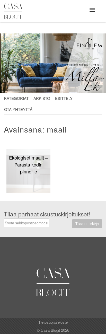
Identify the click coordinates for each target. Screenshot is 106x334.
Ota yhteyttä (18, 109)
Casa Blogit (14, 11)
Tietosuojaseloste (53, 322)
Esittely (64, 98)
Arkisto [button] (41, 98)
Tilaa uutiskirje (87, 223)
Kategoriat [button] (16, 98)
